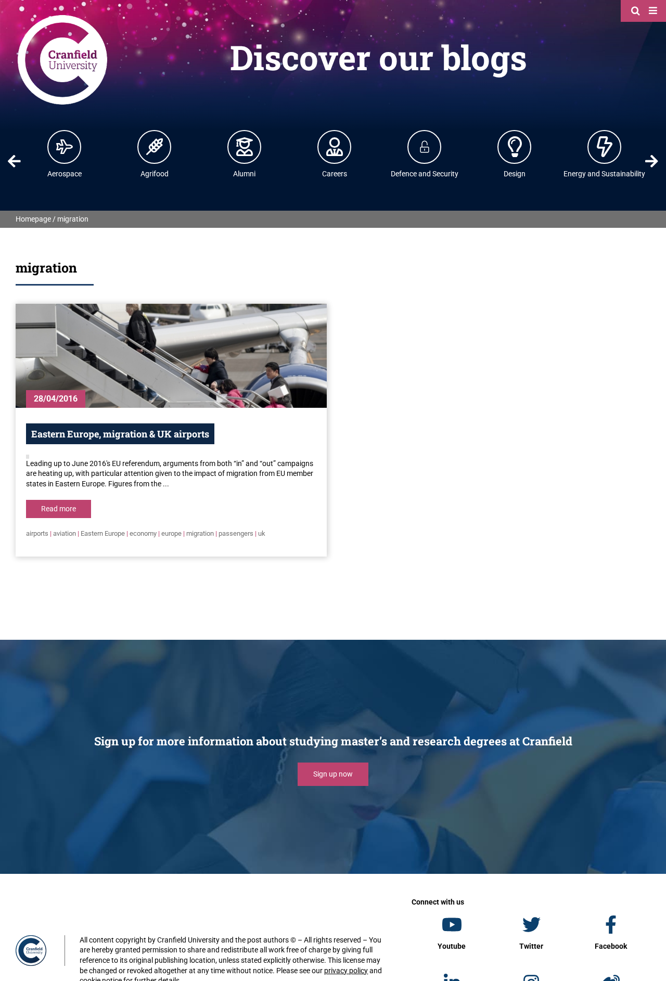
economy (143, 533)
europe (171, 533)
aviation (64, 533)
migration (200, 533)
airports (37, 533)
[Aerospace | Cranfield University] (64, 146)
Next (652, 161)
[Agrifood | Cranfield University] (154, 146)
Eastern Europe (103, 533)
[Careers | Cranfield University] (334, 146)
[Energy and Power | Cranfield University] (604, 146)
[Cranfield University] (62, 16)
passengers (236, 533)
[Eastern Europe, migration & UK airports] (171, 356)
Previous (14, 161)
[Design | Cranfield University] (514, 146)
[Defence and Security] (424, 146)
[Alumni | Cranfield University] (244, 146)
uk (261, 533)
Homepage (33, 219)
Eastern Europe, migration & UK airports (120, 434)
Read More (58, 509)
